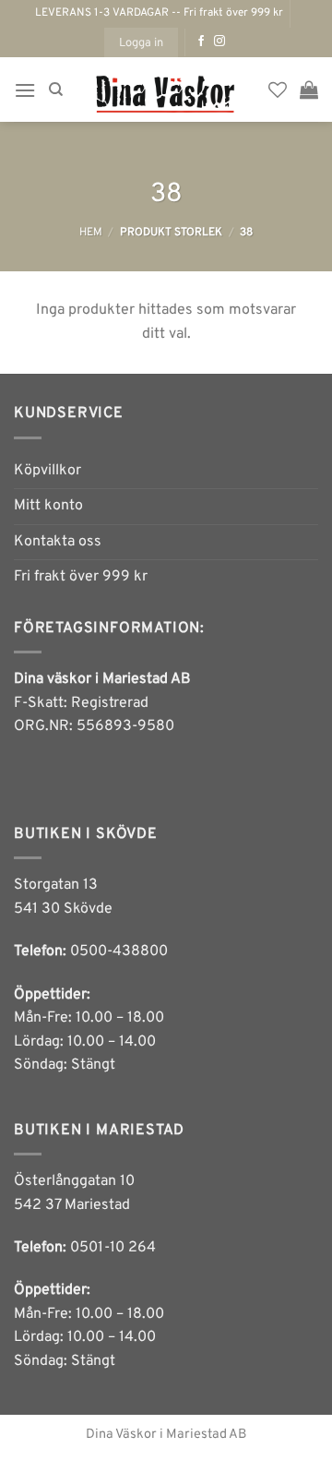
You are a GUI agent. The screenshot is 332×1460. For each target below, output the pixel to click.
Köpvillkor (47, 470)
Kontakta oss (57, 542)
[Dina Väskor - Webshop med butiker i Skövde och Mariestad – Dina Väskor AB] (166, 89)
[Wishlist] (277, 89)
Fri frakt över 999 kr (81, 577)
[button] (141, 42)
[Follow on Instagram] (219, 41)
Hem (90, 232)
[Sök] (56, 89)
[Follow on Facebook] (201, 41)
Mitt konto (48, 506)
